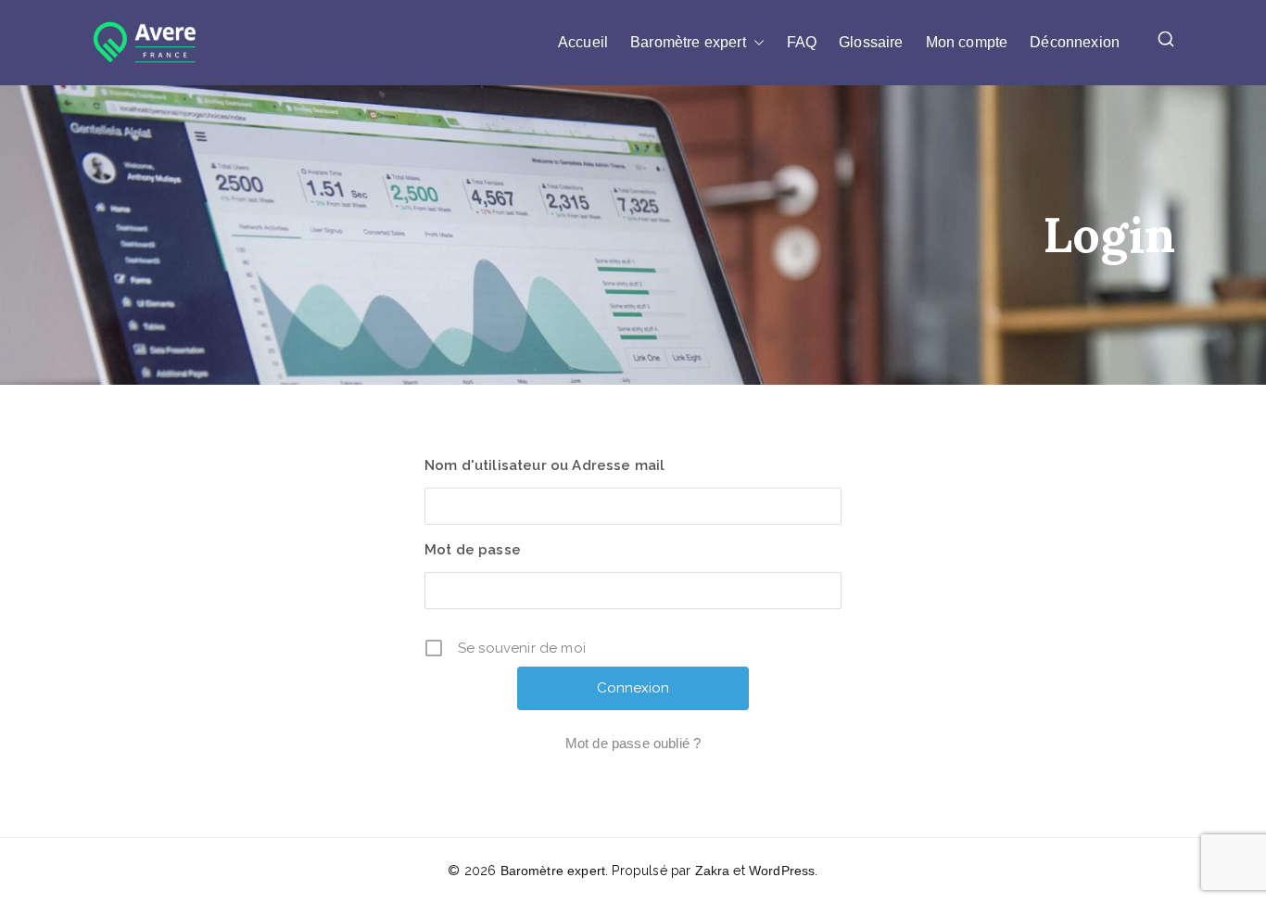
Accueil (583, 42)
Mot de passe (472, 549)
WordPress (782, 870)
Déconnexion (1075, 42)
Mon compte (967, 42)
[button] (755, 43)
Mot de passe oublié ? (633, 743)
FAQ (802, 42)
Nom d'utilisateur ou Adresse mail (544, 465)
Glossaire (871, 42)
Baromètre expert (688, 42)
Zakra (712, 870)
